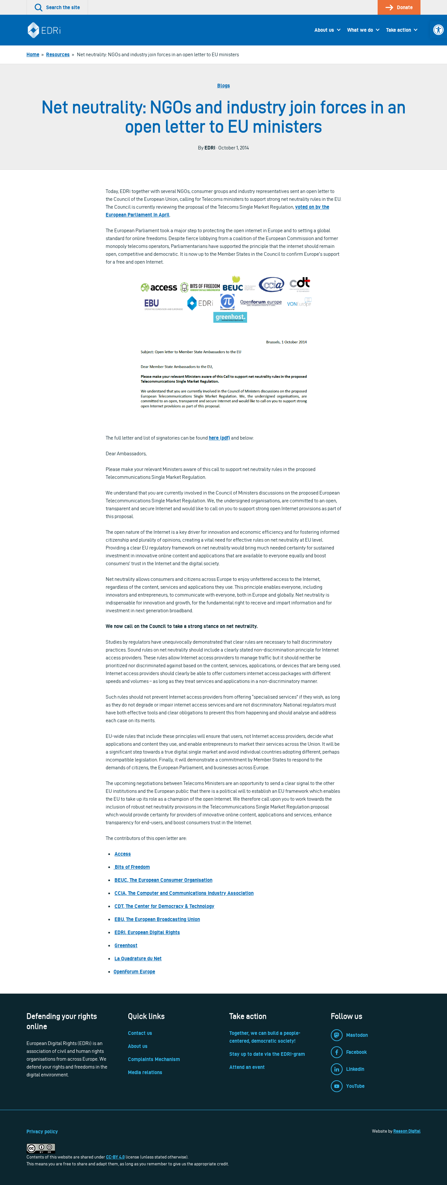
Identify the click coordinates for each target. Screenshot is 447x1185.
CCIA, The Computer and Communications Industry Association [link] (184, 893)
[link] (438, 29)
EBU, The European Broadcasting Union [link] (157, 919)
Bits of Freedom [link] (132, 867)
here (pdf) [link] (219, 438)
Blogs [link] (223, 85)
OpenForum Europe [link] (134, 971)
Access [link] (123, 854)
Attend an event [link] (247, 1067)
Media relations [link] (145, 1072)
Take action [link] (398, 30)
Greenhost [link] (126, 945)
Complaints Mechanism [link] (154, 1059)
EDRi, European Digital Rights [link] (147, 932)
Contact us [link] (140, 1033)
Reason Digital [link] (406, 1131)
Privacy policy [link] (42, 1131)
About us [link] (324, 30)
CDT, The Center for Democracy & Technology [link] (164, 906)
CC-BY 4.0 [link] (115, 1156)
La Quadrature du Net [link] (138, 958)
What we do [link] (360, 30)
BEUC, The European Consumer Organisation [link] (163, 880)
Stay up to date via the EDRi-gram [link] (267, 1054)
